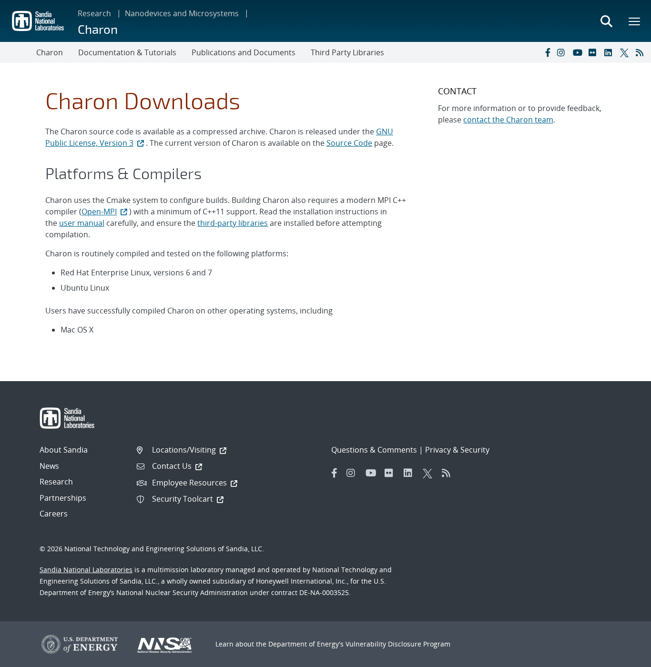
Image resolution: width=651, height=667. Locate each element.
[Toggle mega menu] (634, 20)
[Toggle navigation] (18, 52)
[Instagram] (563, 52)
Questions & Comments (374, 450)
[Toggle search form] (606, 20)
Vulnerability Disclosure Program (398, 643)
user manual (81, 223)
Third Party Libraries (347, 52)
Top (623, 656)
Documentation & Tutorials (127, 52)
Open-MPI (99, 211)
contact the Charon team (508, 119)
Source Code (349, 143)
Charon (98, 28)
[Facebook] (547, 52)
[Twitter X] (625, 52)
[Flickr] (594, 52)
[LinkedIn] (610, 52)
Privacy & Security (457, 450)
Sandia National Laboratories (86, 569)
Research (94, 13)
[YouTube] (578, 52)
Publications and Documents (243, 52)
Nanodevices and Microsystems (182, 13)
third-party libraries (232, 223)
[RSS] (641, 52)
